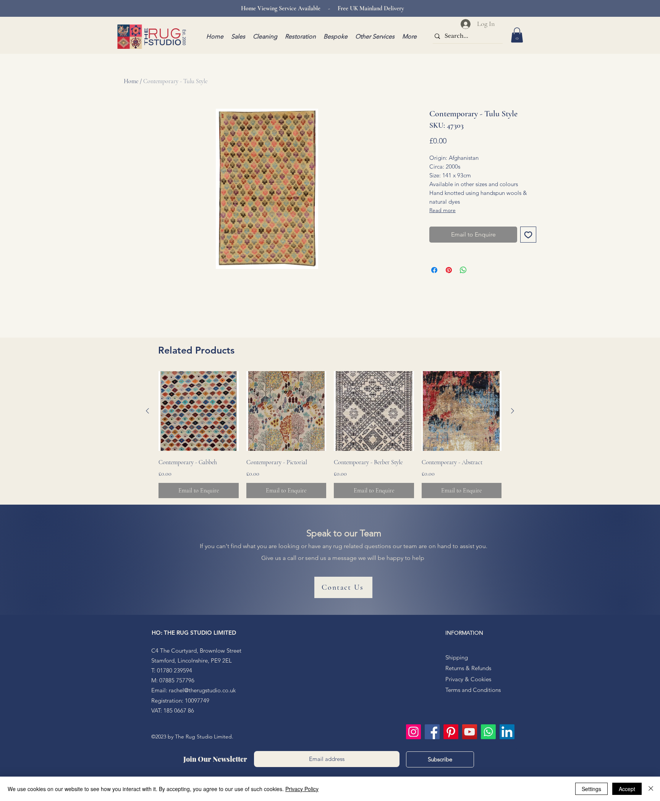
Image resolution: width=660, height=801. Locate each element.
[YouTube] (469, 731)
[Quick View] (199, 411)
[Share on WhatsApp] (463, 270)
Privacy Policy (302, 789)
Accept (627, 789)
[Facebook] (432, 731)
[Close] (650, 789)
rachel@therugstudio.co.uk (202, 690)
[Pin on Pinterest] (448, 270)
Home (131, 81)
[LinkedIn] (507, 731)
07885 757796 (176, 680)
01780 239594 (174, 670)
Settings (591, 789)
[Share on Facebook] (434, 270)
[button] (517, 34)
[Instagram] (413, 731)
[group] (330, 435)
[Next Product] (512, 410)
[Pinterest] (450, 731)
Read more (442, 210)
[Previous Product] (147, 410)
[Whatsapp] (488, 731)
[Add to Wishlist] (528, 235)
